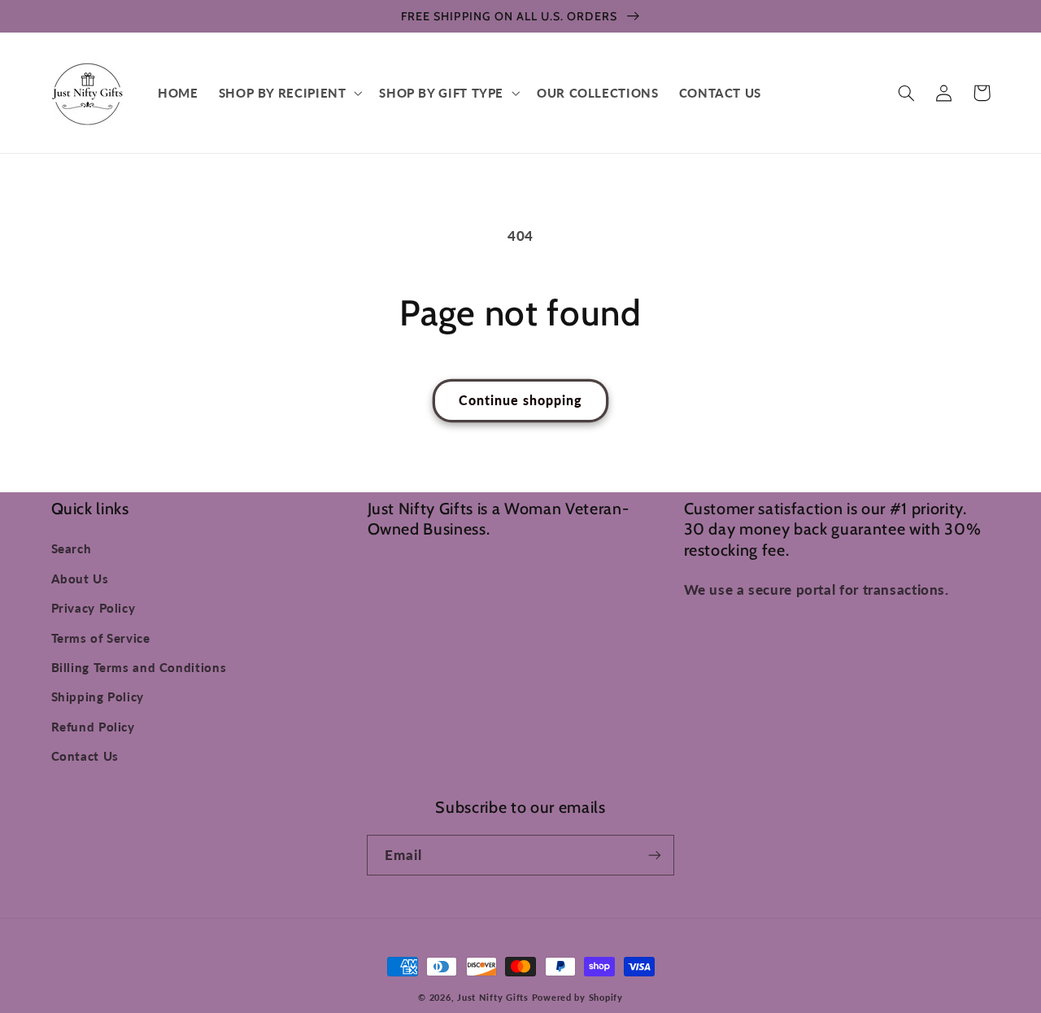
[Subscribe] (654, 855)
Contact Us (85, 756)
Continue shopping (521, 400)
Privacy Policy (93, 607)
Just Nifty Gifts (493, 997)
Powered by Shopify (577, 997)
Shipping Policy (97, 696)
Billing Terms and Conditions (139, 667)
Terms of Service (100, 638)
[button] (288, 93)
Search (71, 548)
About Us (80, 578)
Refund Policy (93, 726)
